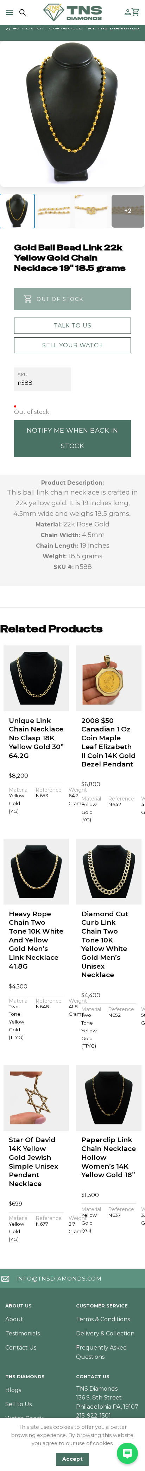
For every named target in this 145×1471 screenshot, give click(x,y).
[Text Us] (127, 1453)
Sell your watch (72, 345)
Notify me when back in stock (72, 438)
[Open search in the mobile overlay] (21, 12)
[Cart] (136, 12)
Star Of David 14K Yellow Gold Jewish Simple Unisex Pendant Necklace (33, 1161)
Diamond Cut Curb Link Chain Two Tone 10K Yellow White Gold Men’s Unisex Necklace (104, 944)
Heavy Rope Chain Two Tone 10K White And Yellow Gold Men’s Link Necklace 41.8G (36, 940)
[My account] (128, 12)
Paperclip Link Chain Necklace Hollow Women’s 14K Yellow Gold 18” (108, 1157)
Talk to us (73, 325)
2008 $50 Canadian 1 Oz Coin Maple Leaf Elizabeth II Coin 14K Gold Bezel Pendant (108, 742)
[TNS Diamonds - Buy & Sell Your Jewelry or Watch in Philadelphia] (72, 12)
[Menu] (9, 12)
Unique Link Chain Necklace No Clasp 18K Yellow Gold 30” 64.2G (36, 738)
